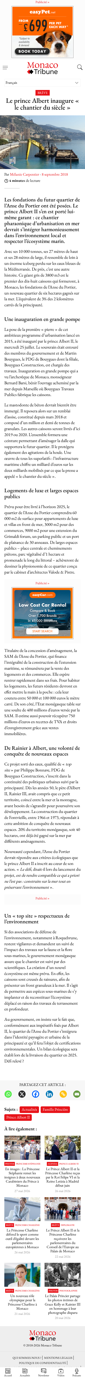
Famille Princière (55, 1109)
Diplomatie (67, 1225)
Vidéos (60, 1375)
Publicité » (42, 583)
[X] (22, 1094)
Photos (9, 1164)
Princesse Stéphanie (28, 1164)
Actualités (29, 1109)
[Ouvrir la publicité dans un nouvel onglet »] (42, 32)
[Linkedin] (49, 1094)
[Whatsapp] (8, 1094)
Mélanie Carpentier (24, 174)
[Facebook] (35, 1094)
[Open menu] (5, 65)
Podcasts (76, 1375)
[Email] (76, 1094)
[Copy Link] (63, 1094)
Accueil (8, 1375)
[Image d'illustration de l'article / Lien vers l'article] (63, 1275)
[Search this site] (80, 68)
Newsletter (43, 1375)
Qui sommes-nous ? (27, 1358)
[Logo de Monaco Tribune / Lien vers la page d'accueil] (42, 67)
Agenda (52, 1164)
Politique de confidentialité (42, 1363)
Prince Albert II (18, 1117)
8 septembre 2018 (55, 174)
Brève (43, 93)
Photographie (68, 1290)
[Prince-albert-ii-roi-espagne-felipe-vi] (63, 1148)
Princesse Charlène (27, 1225)
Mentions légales (58, 1358)
